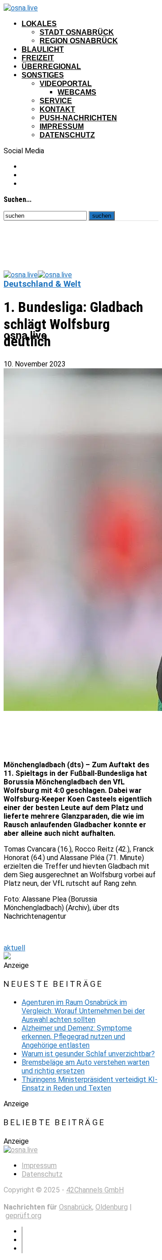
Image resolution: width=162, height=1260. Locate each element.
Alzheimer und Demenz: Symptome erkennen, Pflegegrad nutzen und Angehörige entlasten (77, 1036)
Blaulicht (43, 49)
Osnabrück (75, 1207)
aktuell (14, 948)
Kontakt (57, 109)
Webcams (77, 92)
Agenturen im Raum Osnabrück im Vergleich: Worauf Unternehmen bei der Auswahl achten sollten (83, 1011)
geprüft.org (23, 1215)
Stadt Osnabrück (77, 32)
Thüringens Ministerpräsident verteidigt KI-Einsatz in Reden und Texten (90, 1083)
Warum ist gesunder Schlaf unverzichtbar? (88, 1053)
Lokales (39, 23)
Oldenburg (111, 1207)
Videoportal (66, 83)
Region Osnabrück (79, 41)
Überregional (51, 66)
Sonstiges (43, 75)
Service (56, 101)
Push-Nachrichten (78, 118)
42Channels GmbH (95, 1190)
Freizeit (38, 58)
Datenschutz (67, 135)
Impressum (62, 126)
